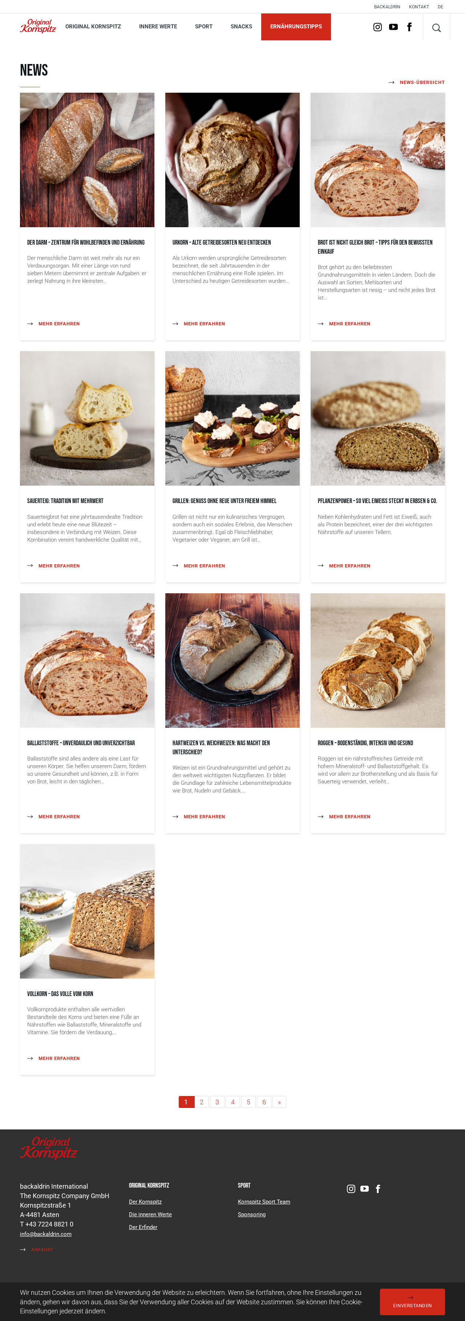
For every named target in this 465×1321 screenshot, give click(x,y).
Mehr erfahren (58, 323)
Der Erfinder (143, 1227)
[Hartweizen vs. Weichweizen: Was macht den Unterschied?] (232, 659)
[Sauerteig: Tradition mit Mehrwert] (87, 418)
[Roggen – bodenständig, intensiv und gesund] (378, 659)
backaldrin (387, 6)
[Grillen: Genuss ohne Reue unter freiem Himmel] (232, 418)
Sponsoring (252, 1214)
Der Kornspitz (145, 1201)
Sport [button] (204, 27)
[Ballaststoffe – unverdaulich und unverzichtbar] (87, 659)
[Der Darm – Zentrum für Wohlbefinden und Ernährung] (87, 159)
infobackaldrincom (46, 1234)
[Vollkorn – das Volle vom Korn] (87, 911)
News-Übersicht (422, 82)
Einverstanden (412, 1305)
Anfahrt (42, 1249)
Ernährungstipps (296, 27)
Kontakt (419, 6)
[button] (442, 6)
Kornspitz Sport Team (264, 1201)
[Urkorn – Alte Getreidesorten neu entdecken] (232, 159)
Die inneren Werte (150, 1214)
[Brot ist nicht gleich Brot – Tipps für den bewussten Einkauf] (378, 159)
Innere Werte (158, 27)
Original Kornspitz (93, 27)
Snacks (241, 27)
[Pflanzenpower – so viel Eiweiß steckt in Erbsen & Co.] (378, 418)
